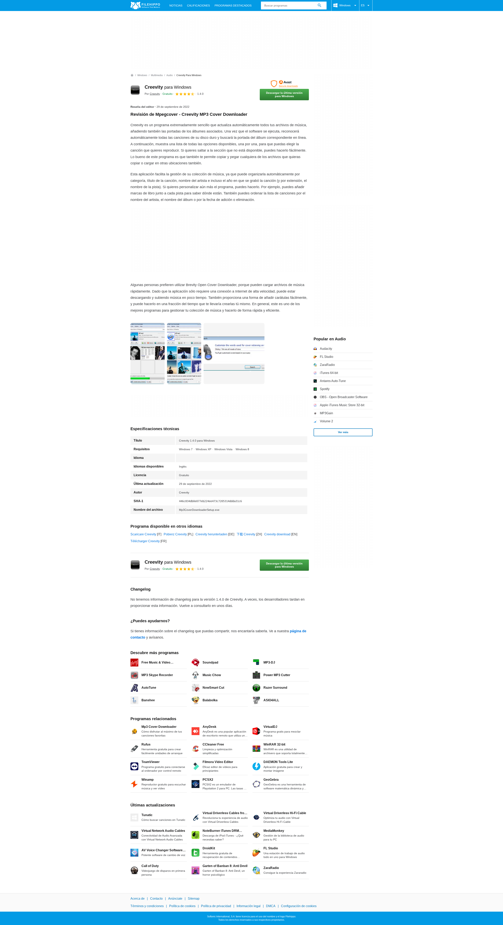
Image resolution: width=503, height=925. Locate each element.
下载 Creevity (246, 534)
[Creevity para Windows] (135, 90)
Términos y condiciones (147, 906)
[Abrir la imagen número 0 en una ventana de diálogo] (147, 353)
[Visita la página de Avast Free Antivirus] (284, 83)
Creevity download (277, 534)
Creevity (168, 87)
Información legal (249, 906)
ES (362, 5)
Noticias (175, 5)
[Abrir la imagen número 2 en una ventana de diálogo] (234, 353)
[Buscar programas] (319, 5)
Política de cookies (182, 906)
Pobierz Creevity (175, 534)
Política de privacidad (216, 906)
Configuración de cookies (299, 906)
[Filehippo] (145, 5)
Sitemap (193, 898)
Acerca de (137, 898)
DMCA (270, 906)
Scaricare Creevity (143, 534)
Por (152, 93)
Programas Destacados (233, 5)
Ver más (343, 432)
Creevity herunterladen (211, 534)
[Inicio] (132, 75)
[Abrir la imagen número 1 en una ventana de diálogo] (184, 353)
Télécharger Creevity (145, 541)
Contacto (156, 898)
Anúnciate (175, 898)
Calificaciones (198, 5)
